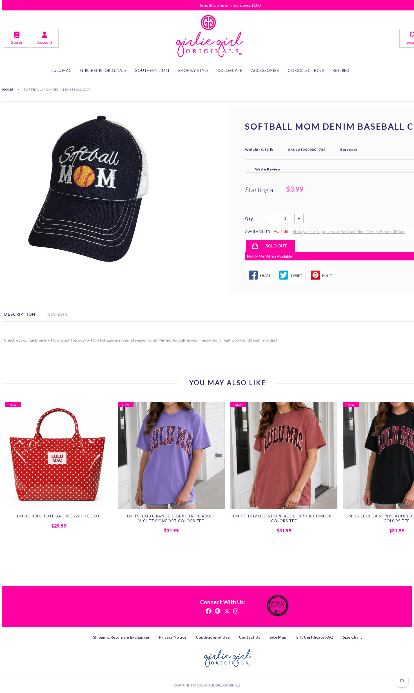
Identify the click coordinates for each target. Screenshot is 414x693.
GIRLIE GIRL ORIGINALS (103, 70)
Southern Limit (152, 70)
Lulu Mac (62, 70)
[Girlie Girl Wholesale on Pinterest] (218, 610)
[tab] (21, 314)
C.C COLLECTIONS (306, 70)
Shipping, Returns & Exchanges (121, 637)
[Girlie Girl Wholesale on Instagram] (236, 610)
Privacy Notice (172, 637)
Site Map (278, 637)
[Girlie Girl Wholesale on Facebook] (209, 610)
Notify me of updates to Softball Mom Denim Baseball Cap (349, 231)
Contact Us (249, 637)
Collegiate (230, 70)
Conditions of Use (213, 637)
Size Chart (352, 637)
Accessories (265, 70)
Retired (341, 70)
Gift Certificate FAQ (314, 637)
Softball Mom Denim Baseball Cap (57, 89)
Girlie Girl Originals (222, 685)
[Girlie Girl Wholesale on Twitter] (227, 610)
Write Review (267, 169)
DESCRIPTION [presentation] (19, 314)
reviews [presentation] (57, 314)
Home (7, 89)
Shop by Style (193, 70)
